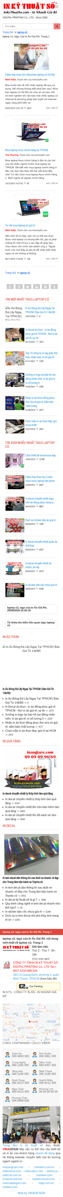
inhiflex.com (10, 1187)
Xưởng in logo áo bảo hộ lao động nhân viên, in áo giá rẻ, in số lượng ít (40, 378)
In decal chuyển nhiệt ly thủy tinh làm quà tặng (28, 793)
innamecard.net (12, 1179)
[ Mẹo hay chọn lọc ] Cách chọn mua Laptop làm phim (40, 479)
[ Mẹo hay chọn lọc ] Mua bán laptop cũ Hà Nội (30, 74)
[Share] (10, 287)
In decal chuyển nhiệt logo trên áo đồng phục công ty (39, 500)
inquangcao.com (13, 1167)
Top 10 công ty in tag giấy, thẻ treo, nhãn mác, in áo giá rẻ (41, 355)
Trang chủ (8, 32)
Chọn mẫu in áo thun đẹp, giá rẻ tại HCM (30, 730)
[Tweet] (27, 287)
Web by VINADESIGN (31, 1193)
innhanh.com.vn (44, 1167)
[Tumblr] (54, 287)
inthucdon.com (34, 1171)
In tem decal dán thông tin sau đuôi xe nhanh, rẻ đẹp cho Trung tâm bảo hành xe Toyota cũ (31, 880)
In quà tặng (12, 741)
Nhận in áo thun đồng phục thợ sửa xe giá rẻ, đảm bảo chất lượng (40, 402)
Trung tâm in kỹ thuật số (23, 1145)
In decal (9, 825)
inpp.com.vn (46, 1183)
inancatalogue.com (14, 1183)
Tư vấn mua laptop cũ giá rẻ (20, 225)
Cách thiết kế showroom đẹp (40, 455)
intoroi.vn (52, 1171)
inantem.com (44, 1175)
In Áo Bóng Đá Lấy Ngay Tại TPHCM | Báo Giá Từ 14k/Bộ (40, 310)
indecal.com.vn (12, 1175)
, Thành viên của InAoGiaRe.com (26, 79)
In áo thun (11, 636)
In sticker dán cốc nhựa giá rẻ (41, 585)
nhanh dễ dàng (45, 1153)
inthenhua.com (12, 1171)
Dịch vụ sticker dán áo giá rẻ (40, 520)
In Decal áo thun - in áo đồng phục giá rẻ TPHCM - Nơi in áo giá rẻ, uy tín (41, 334)
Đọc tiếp (51, 108)
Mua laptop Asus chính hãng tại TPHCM (26, 150)
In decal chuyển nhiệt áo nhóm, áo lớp (38, 565)
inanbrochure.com (43, 1179)
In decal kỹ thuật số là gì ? (21, 899)
